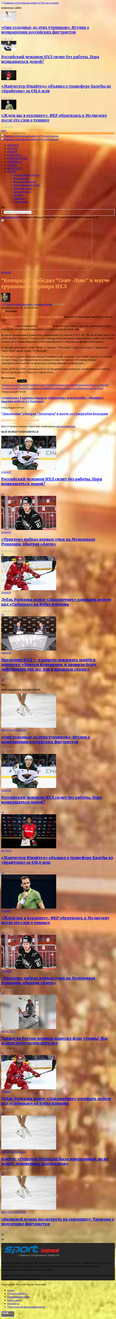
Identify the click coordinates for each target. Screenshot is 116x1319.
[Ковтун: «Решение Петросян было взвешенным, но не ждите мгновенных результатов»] (28, 1148)
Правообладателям (18, 1297)
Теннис (12, 165)
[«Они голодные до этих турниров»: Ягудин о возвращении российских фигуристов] (8, 20)
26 (2, 679)
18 (2, 614)
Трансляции (20, 201)
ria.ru (18, 377)
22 (2, 554)
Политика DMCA (17, 1293)
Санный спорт (22, 191)
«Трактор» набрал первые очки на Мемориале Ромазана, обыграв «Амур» (48, 541)
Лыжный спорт (22, 188)
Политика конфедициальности (26, 1307)
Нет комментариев (40, 304)
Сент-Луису (45, 326)
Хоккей (12, 151)
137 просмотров (11, 304)
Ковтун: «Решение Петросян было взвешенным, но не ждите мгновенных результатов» (54, 1161)
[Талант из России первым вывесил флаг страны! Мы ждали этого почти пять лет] (28, 1028)
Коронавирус (21, 178)
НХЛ (82, 329)
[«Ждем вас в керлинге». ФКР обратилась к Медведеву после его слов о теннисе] (8, 108)
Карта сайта (14, 1300)
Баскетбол (14, 155)
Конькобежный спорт (26, 185)
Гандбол (18, 195)
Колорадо (8, 326)
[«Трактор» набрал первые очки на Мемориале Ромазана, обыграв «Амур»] (28, 529)
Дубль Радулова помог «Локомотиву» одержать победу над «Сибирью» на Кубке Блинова (56, 602)
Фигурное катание (24, 181)
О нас (10, 1290)
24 (2, 933)
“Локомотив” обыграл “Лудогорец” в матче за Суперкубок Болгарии (54, 414)
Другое (12, 171)
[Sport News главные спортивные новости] (31, 1257)
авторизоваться (65, 426)
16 (2, 872)
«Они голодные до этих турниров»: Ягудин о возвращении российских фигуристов (45, 30)
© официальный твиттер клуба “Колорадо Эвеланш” (32, 317)
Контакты (13, 1303)
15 (2, 752)
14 (2, 494)
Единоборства (17, 158)
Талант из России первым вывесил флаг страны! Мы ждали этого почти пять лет (54, 1040)
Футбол (12, 148)
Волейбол (14, 161)
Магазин (13, 145)
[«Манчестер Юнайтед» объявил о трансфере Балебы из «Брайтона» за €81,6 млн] (8, 79)
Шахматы (19, 198)
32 (2, 1234)
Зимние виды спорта (26, 175)
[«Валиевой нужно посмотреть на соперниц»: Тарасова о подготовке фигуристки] (28, 1209)
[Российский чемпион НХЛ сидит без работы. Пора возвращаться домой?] (8, 49)
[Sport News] (29, 3)
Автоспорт (14, 168)
